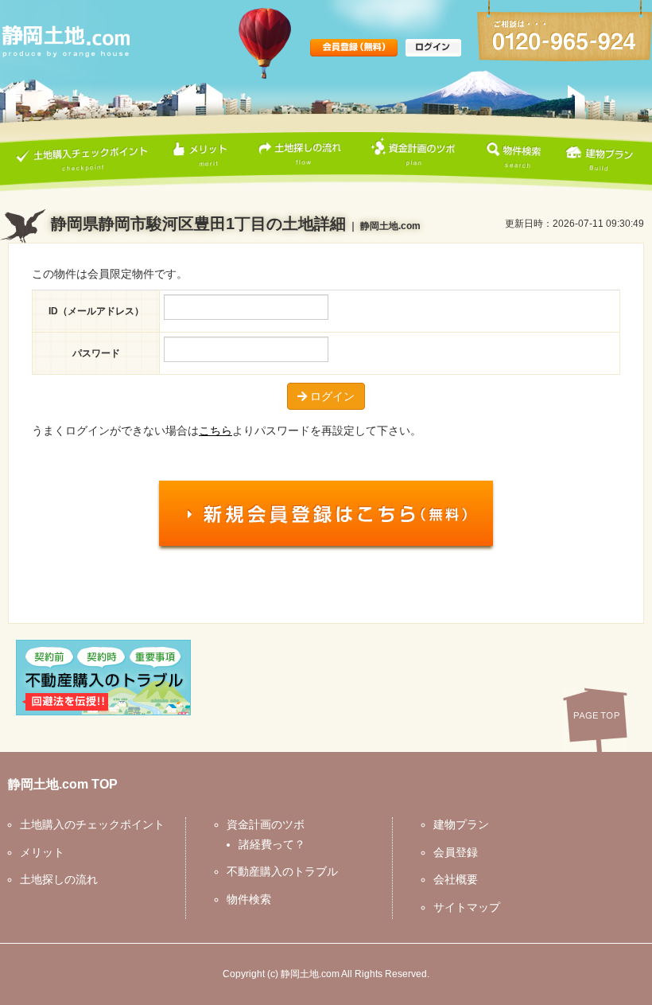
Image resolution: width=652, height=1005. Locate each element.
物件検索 (249, 899)
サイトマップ (466, 907)
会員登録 (455, 852)
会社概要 (455, 879)
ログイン (331, 396)
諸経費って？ (272, 844)
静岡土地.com (310, 974)
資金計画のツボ (266, 824)
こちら (215, 430)
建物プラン (461, 824)
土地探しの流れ (59, 879)
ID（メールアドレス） (96, 311)
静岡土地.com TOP (63, 784)
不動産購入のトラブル (282, 871)
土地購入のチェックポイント (92, 824)
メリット (42, 852)
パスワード (96, 353)
